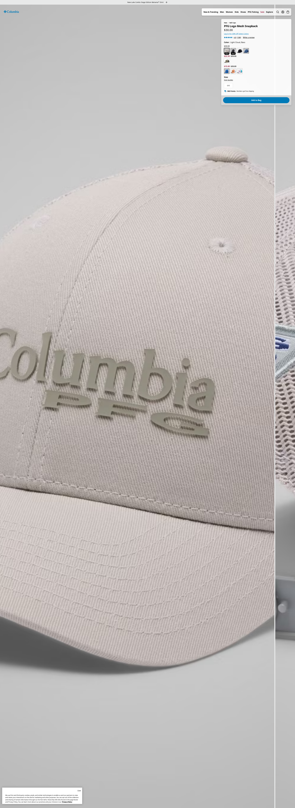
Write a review (249, 37)
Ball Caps (233, 23)
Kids (237, 12)
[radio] (227, 51)
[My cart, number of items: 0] (287, 12)
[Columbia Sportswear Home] (11, 11)
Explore (269, 12)
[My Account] (282, 12)
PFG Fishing (253, 12)
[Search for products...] (277, 12)
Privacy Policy (67, 802)
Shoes (243, 12)
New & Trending (211, 12)
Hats (225, 23)
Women (229, 12)
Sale (262, 12)
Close (79, 790)
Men (222, 12)
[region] (147, 406)
